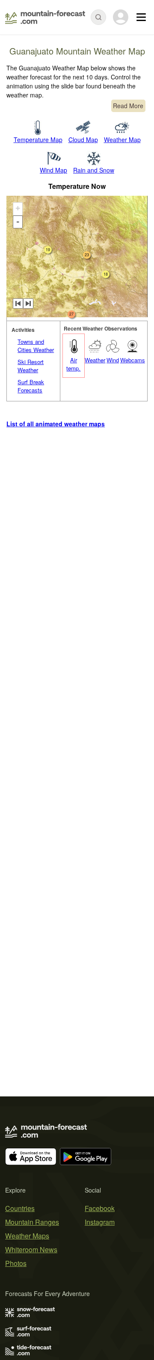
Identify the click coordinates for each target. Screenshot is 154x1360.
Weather (95, 360)
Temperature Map (38, 139)
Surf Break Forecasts (31, 386)
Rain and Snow (93, 170)
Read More (128, 105)
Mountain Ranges (32, 1222)
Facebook (100, 1208)
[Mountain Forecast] (45, 17)
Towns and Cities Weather (36, 345)
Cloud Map (83, 139)
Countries (20, 1208)
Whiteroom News (31, 1249)
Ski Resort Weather (31, 366)
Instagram (100, 1222)
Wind (113, 360)
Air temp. (73, 364)
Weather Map (122, 139)
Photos (16, 1263)
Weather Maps (27, 1236)
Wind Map (53, 170)
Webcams (132, 360)
